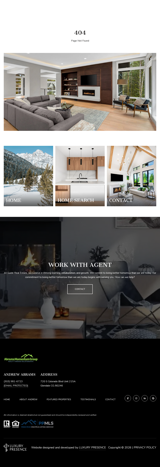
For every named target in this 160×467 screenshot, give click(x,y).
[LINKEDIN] (145, 398)
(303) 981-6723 (13, 381)
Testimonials (88, 399)
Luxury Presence (92, 447)
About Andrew (28, 399)
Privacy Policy (145, 447)
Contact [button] (80, 289)
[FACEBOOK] (128, 398)
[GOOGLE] (153, 398)
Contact (110, 399)
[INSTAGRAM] (136, 398)
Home (7, 399)
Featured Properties (59, 399)
